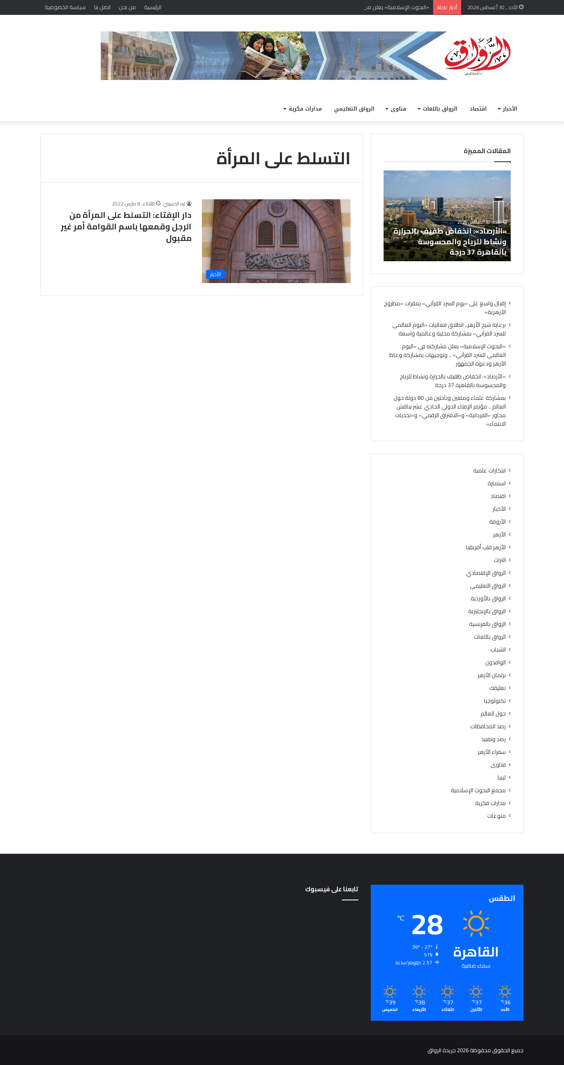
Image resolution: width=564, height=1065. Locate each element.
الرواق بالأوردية (488, 598)
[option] (447, 215)
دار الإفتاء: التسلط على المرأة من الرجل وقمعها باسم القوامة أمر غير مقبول (126, 226)
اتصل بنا (102, 7)
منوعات (496, 816)
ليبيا (502, 777)
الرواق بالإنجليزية (487, 611)
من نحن (127, 7)
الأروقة (497, 521)
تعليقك (497, 688)
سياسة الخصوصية (65, 7)
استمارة (497, 483)
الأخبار (510, 109)
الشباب (498, 649)
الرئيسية (152, 7)
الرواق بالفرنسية (487, 624)
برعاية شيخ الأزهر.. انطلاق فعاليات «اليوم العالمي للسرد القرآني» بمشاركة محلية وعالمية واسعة (449, 329)
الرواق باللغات (440, 109)
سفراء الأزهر (492, 752)
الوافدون (495, 662)
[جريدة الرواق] (312, 55)
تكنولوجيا (495, 701)
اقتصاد (478, 109)
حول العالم (493, 713)
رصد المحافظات (488, 726)
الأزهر (499, 534)
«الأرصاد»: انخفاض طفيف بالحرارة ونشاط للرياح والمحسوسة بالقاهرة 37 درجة (450, 241)
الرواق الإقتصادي (486, 573)
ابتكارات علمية (489, 470)
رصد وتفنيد (493, 739)
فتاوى (398, 109)
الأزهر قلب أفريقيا (486, 547)
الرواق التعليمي (354, 109)
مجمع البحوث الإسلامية (478, 790)
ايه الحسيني (174, 203)
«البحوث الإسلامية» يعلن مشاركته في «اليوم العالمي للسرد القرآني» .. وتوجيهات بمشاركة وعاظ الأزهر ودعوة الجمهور (296, 7)
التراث (500, 560)
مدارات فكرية (305, 109)
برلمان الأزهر (492, 675)
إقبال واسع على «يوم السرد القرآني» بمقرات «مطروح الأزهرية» (445, 307)
